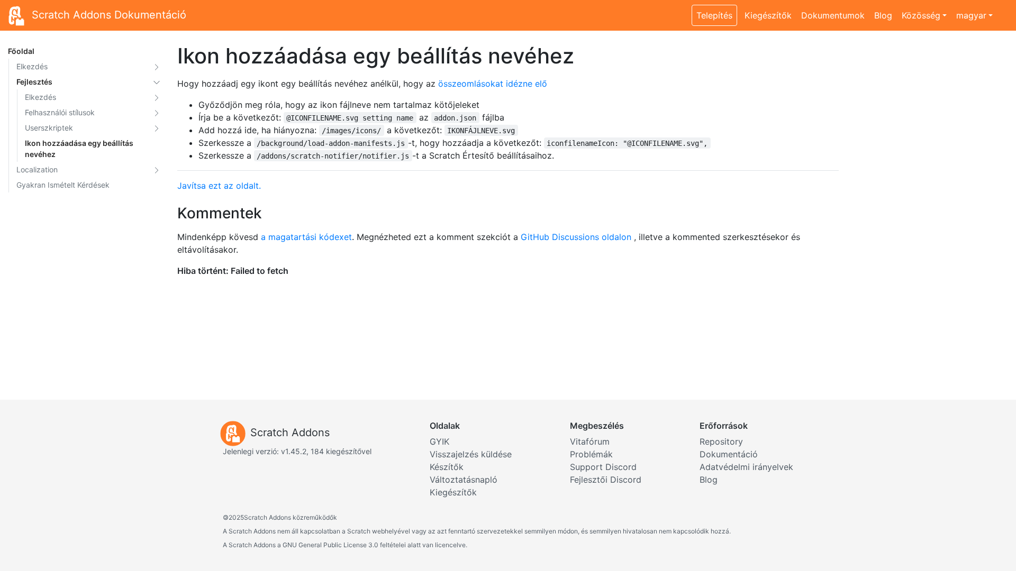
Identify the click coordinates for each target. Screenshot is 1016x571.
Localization (37, 169)
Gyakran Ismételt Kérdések (63, 184)
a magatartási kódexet (306, 237)
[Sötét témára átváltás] (1003, 9)
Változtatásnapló (463, 479)
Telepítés (714, 15)
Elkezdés (32, 66)
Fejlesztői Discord (605, 479)
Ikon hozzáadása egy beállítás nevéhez (79, 149)
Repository (721, 441)
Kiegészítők (768, 15)
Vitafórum (590, 441)
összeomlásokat (470, 83)
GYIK (439, 441)
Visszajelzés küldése (471, 454)
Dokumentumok (833, 15)
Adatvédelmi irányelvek (746, 467)
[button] (157, 66)
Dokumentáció (729, 454)
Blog (883, 15)
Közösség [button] (921, 15)
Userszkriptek (49, 127)
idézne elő (526, 83)
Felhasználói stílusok (60, 112)
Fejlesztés (34, 81)
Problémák (591, 454)
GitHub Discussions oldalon (576, 237)
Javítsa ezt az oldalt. (219, 185)
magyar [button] (971, 15)
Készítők (447, 467)
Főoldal (21, 51)
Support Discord (603, 467)
